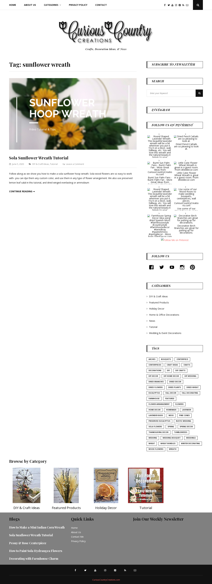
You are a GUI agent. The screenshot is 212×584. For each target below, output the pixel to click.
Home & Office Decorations (164, 314)
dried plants (174, 387)
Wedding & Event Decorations (165, 333)
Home (12, 4)
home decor (154, 410)
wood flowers (156, 449)
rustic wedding (183, 421)
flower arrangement (159, 404)
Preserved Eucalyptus (159, 421)
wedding (153, 438)
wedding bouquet (172, 438)
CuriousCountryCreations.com (106, 579)
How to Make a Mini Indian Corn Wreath (37, 527)
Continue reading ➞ (22, 191)
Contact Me (77, 536)
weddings (191, 438)
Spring (171, 426)
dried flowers (156, 387)
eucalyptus (154, 393)
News (152, 320)
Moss (171, 415)
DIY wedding (190, 376)
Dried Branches (156, 382)
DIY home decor (171, 376)
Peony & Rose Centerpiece (27, 543)
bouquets (166, 359)
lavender (186, 410)
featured (169, 398)
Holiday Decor (156, 308)
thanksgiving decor (158, 432)
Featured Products (159, 302)
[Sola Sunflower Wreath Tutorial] (73, 148)
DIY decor (153, 376)
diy (168, 370)
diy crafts (180, 370)
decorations (155, 370)
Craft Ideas (172, 365)
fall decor (170, 393)
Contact (101, 4)
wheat (152, 443)
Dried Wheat (192, 387)
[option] (26, 490)
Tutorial (54, 164)
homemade (171, 410)
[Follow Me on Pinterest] (175, 240)
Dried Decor (175, 382)
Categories (51, 4)
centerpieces (155, 365)
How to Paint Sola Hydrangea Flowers (35, 551)
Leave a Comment (75, 164)
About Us (30, 4)
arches (152, 359)
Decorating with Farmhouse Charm (33, 559)
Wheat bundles (167, 443)
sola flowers (155, 426)
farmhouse (154, 398)
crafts (187, 365)
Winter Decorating (190, 443)
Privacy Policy (78, 4)
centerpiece (182, 359)
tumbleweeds (180, 432)
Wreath (172, 449)
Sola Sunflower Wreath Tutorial (38, 157)
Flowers (179, 404)
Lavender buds (156, 415)
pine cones (184, 415)
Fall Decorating (190, 393)
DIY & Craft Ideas (40, 164)
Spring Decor (186, 426)
